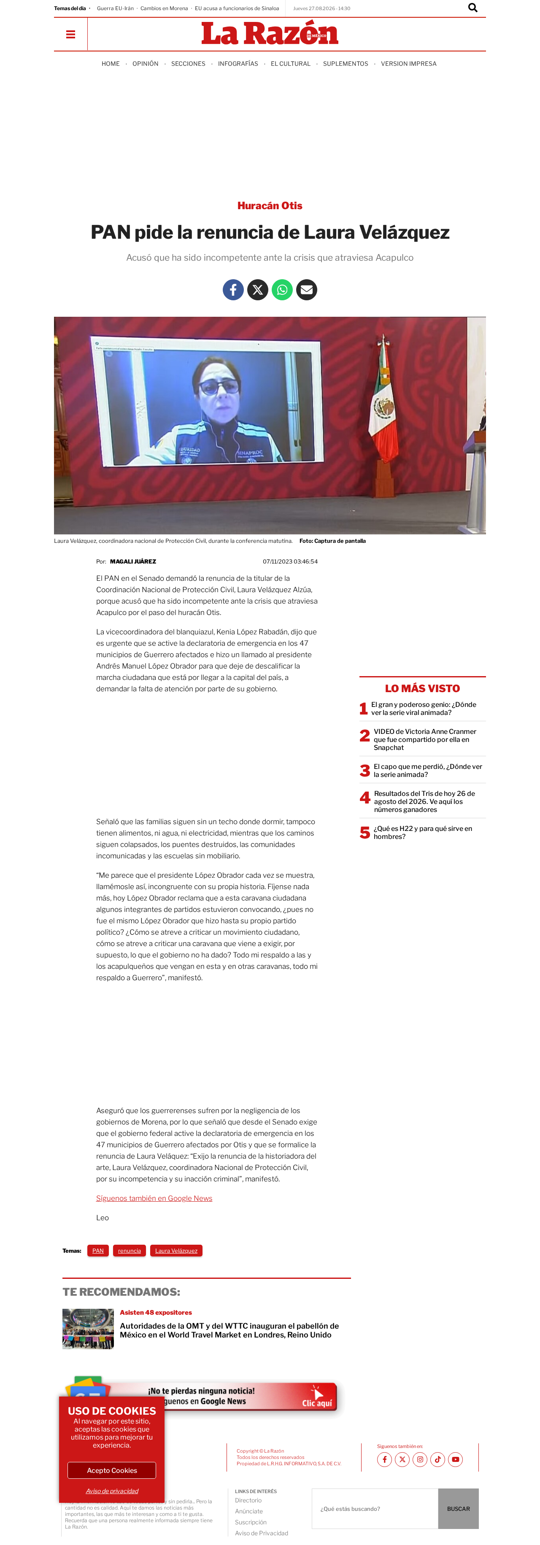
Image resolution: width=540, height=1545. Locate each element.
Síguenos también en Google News (154, 1198)
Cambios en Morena (164, 8)
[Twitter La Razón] (257, 289)
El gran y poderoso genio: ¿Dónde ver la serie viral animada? (423, 709)
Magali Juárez (133, 561)
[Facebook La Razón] (233, 289)
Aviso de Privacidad (261, 1533)
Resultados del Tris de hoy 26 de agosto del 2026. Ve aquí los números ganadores (424, 802)
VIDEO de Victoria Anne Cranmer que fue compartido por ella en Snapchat (425, 740)
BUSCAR (458, 1508)
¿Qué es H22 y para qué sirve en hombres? (423, 833)
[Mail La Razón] (306, 289)
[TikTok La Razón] (437, 1459)
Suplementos (345, 63)
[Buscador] (473, 8)
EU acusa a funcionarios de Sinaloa (237, 8)
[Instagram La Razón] (420, 1459)
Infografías (238, 63)
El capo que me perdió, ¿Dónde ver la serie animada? (428, 771)
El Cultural (290, 63)
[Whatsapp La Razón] (282, 289)
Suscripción (251, 1522)
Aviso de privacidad (112, 1490)
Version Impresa (409, 63)
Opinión (145, 63)
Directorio (248, 1500)
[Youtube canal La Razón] (455, 1459)
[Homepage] (270, 32)
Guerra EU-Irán (115, 8)
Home (111, 63)
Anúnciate (249, 1511)
